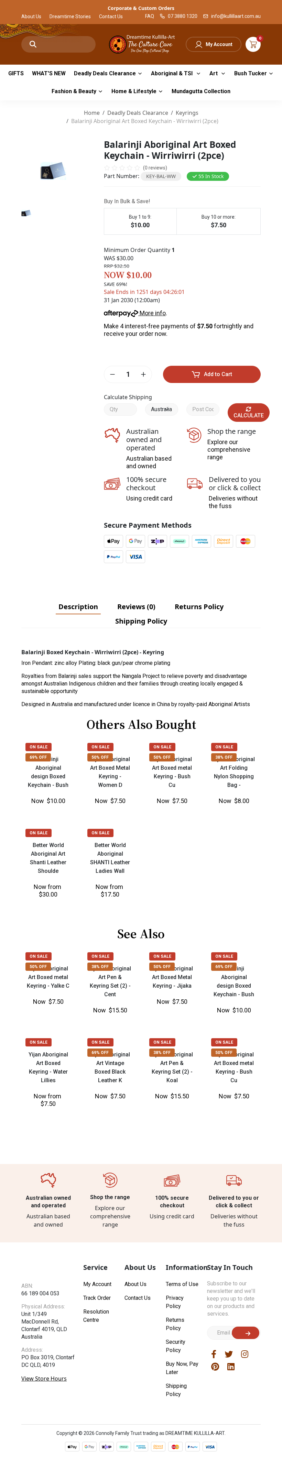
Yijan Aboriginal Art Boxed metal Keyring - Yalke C (48, 1022)
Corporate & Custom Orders (141, 8)
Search (33, 44)
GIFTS (16, 73)
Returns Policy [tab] (199, 606)
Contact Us (111, 16)
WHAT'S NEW (49, 73)
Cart (253, 44)
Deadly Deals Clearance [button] (105, 73)
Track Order (97, 1381)
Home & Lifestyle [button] (133, 91)
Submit (245, 1416)
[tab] (78, 607)
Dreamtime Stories (70, 16)
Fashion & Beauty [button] (74, 91)
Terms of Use (182, 1367)
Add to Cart (218, 374)
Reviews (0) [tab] (136, 606)
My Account (219, 44)
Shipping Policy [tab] (141, 621)
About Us (31, 16)
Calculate (249, 415)
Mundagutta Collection (201, 91)
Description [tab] (78, 606)
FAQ (149, 16)
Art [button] (214, 73)
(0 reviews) (155, 168)
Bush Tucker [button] (250, 73)
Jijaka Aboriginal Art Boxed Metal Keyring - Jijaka (172, 1022)
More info (152, 313)
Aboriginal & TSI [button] (172, 73)
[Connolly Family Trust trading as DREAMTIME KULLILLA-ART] (141, 43)
